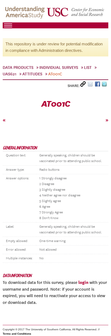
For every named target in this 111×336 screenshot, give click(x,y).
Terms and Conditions (17, 333)
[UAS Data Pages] (25, 13)
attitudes (32, 74)
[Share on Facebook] (98, 85)
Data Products (18, 67)
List (88, 67)
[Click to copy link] (84, 85)
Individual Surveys (58, 67)
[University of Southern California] (76, 13)
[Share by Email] (91, 85)
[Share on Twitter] (105, 85)
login (83, 282)
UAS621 (9, 74)
